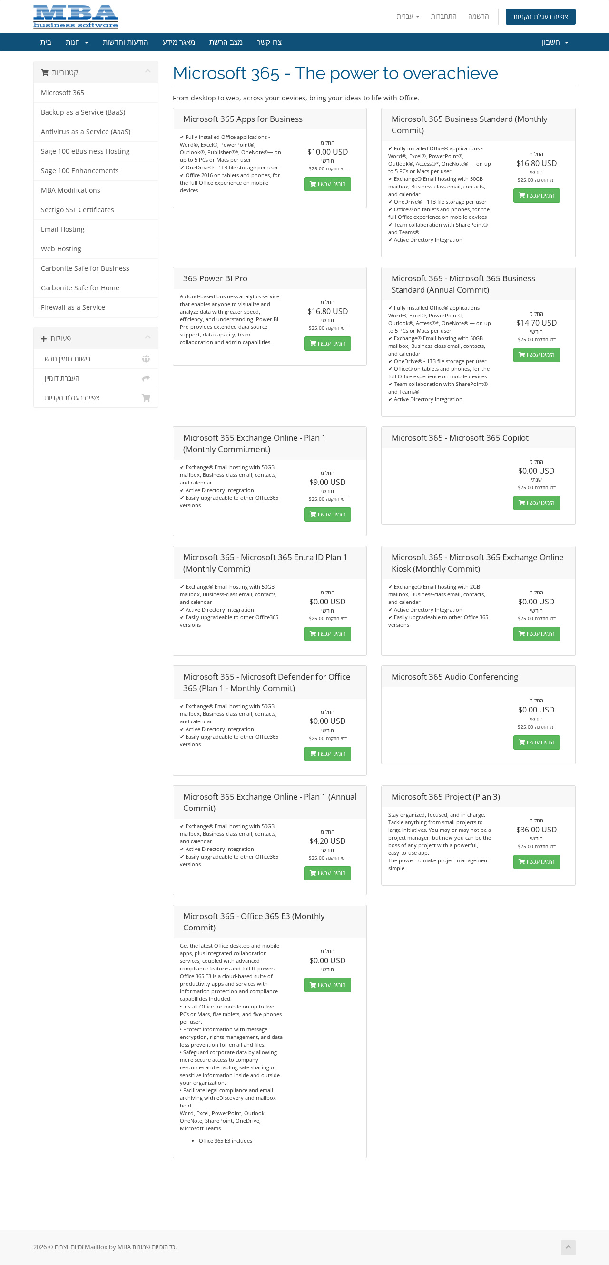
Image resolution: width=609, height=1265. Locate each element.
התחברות (444, 15)
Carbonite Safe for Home (80, 288)
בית (45, 42)
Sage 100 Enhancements (80, 171)
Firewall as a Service (73, 307)
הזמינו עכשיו (331, 184)
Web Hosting (61, 249)
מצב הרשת (226, 42)
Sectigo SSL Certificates (77, 210)
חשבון (553, 42)
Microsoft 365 (62, 93)
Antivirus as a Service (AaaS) (85, 132)
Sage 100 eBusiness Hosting (85, 151)
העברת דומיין (60, 378)
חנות (75, 42)
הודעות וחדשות (125, 42)
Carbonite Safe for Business (85, 268)
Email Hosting (63, 229)
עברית (406, 15)
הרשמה (478, 15)
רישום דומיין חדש (65, 359)
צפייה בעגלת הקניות (540, 16)
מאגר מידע (179, 42)
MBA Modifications (70, 190)
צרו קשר (269, 42)
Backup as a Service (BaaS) (83, 112)
